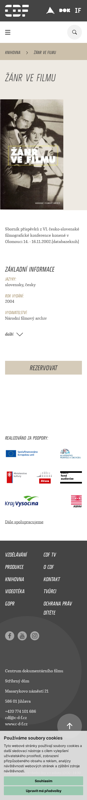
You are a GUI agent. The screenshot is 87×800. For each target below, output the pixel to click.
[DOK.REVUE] (64, 10)
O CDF (49, 566)
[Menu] (7, 32)
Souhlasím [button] (43, 781)
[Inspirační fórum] (78, 10)
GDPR (9, 602)
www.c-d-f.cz (16, 724)
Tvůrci (50, 590)
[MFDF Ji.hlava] (50, 10)
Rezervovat (43, 366)
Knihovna (12, 51)
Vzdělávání (16, 553)
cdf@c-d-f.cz (16, 717)
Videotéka (15, 590)
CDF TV (50, 553)
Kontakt (52, 578)
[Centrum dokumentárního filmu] (17, 11)
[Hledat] (74, 32)
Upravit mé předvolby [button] (43, 791)
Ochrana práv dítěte (58, 607)
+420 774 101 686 (20, 711)
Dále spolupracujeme (24, 522)
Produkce (14, 566)
